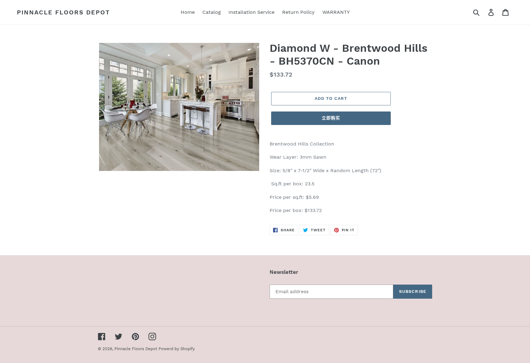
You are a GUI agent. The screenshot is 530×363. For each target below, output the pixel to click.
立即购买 (331, 117)
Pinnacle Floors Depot (63, 12)
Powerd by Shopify (177, 348)
